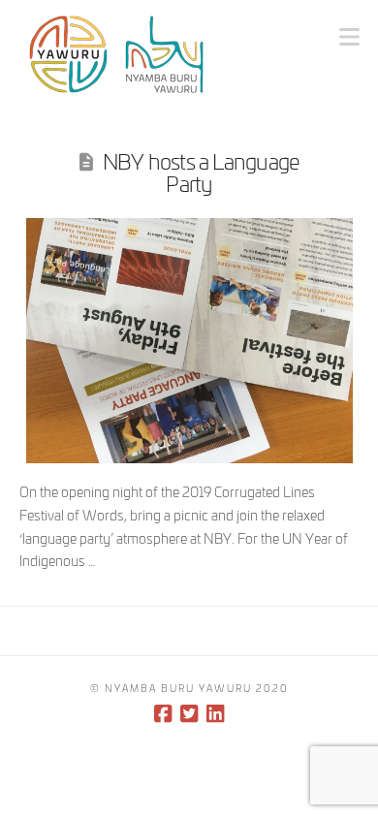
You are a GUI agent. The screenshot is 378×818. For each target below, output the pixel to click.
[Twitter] (189, 714)
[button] (349, 35)
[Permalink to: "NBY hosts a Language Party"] (189, 340)
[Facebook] (163, 714)
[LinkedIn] (215, 714)
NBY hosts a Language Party (201, 171)
